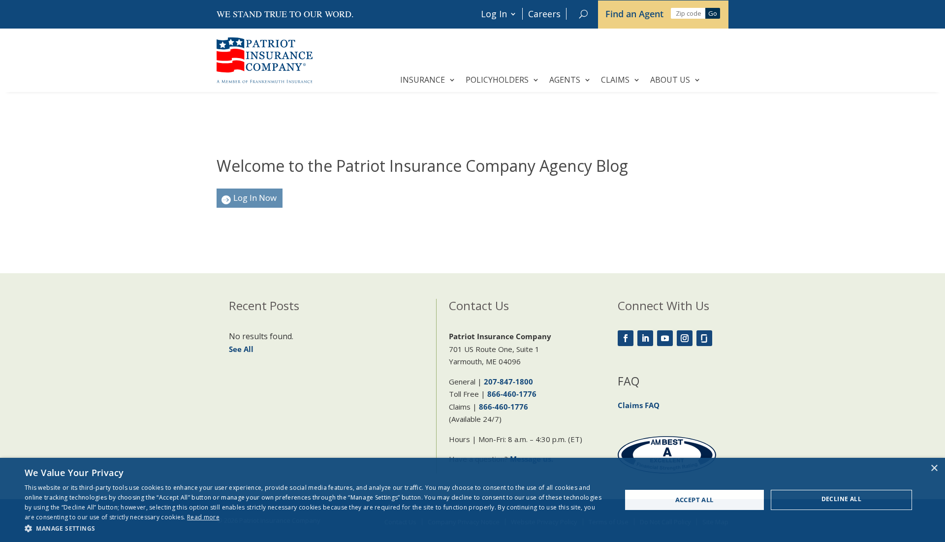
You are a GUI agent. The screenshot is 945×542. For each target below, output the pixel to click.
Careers (544, 13)
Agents (564, 79)
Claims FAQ (639, 405)
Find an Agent (634, 14)
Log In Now (255, 197)
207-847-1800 (508, 381)
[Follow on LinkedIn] (645, 338)
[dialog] (472, 500)
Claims (615, 79)
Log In (494, 13)
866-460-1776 (511, 394)
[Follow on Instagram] (685, 338)
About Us (670, 79)
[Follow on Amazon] (704, 338)
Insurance (422, 79)
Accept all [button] (694, 499)
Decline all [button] (841, 499)
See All (241, 349)
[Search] (583, 13)
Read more (203, 517)
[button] (314, 528)
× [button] (934, 468)
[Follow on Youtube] (665, 338)
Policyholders (497, 79)
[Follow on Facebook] (625, 338)
